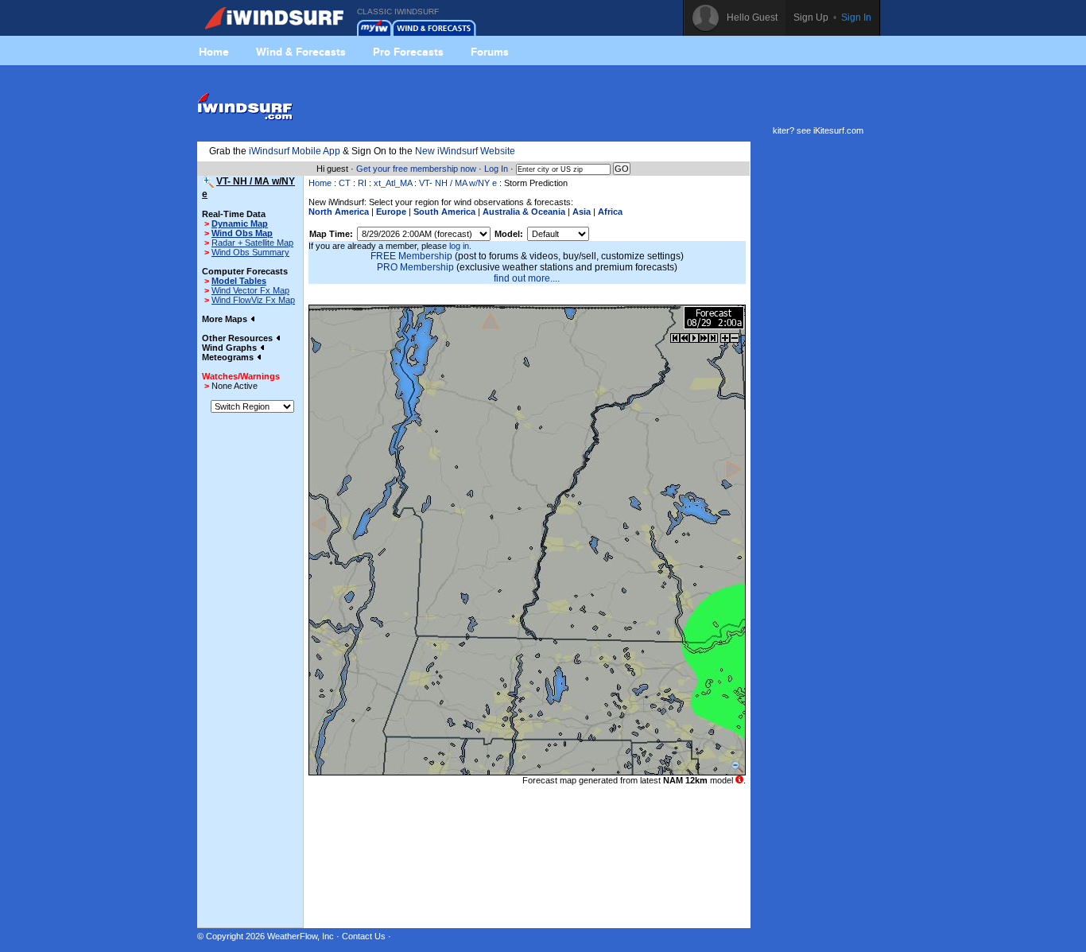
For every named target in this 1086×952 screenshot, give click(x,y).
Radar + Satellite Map (252, 242)
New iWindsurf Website (465, 151)
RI (362, 183)
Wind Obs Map (242, 233)
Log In (496, 168)
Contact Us (364, 936)
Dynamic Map (239, 223)
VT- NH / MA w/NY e (458, 183)
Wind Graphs (230, 347)
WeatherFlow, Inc (300, 936)
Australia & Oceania (524, 211)
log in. (460, 246)
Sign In (856, 17)
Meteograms (229, 357)
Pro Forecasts (408, 51)
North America (338, 211)
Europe (391, 211)
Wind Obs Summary (250, 252)
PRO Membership (415, 267)
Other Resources (238, 338)
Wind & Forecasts (301, 51)
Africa (610, 211)
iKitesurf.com (838, 130)
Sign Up (810, 17)
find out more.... (527, 278)
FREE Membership (411, 256)
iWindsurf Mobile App (294, 151)
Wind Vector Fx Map (250, 290)
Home (214, 51)
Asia (581, 211)
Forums (490, 51)
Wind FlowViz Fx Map (253, 300)
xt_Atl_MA (393, 183)
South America (444, 211)
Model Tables (238, 281)
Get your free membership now (416, 168)
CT (345, 183)
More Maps (226, 319)
